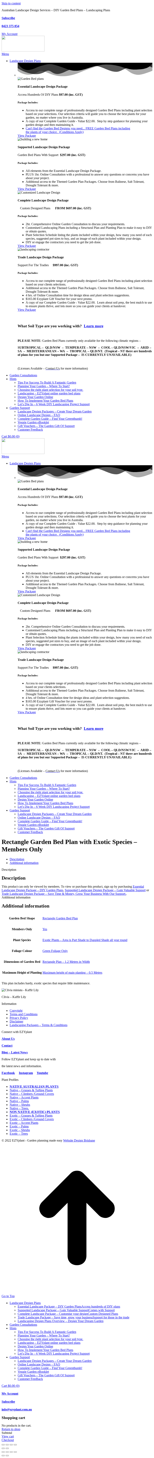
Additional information (24, 863)
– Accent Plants (28, 1097)
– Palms (23, 1101)
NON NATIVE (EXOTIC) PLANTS (35, 1112)
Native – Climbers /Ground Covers (32, 1094)
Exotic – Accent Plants (24, 1122)
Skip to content (11, 3)
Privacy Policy (19, 1018)
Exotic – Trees (19, 1133)
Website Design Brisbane (79, 1140)
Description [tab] (9, 869)
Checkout (8, 1440)
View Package (27, 135)
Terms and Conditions (23, 1014)
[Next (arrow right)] (7, 1448)
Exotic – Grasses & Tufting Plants (31, 1115)
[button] (5, 54)
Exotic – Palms (19, 1126)
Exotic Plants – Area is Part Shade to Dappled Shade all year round (85, 940)
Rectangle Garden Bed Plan (60, 918)
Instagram (26, 1073)
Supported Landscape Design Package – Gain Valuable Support (105, 890)
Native (14, 1097)
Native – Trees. (19, 1108)
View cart (8, 1436)
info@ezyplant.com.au (17, 1409)
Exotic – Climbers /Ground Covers (32, 1119)
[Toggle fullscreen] (7, 1444)
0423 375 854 (10, 26)
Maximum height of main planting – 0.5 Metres (72, 972)
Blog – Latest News (15, 1052)
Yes (45, 929)
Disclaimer (16, 1021)
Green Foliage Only (55, 951)
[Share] (11, 1444)
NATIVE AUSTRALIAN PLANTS (34, 1086)
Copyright (16, 1010)
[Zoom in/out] (3, 1444)
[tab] (81, 859)
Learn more (93, 326)
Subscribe (8, 18)
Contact (7, 1045)
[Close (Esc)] (15, 1444)
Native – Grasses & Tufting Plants (31, 1090)
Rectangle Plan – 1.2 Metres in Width (66, 961)
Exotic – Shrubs (20, 1130)
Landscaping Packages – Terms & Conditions (38, 1025)
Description (17, 859)
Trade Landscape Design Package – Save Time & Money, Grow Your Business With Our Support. (64, 893)
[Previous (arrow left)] (3, 1448)
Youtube (42, 1073)
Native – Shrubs (20, 1104)
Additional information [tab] (16, 897)
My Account (10, 1393)
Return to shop (11, 1429)
